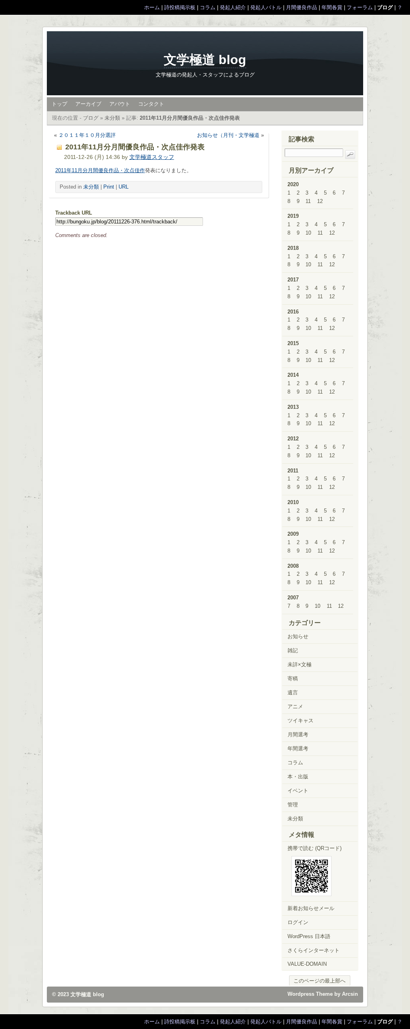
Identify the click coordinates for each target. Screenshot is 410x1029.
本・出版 (297, 777)
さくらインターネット (313, 950)
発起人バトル (265, 7)
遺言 (292, 692)
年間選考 (297, 749)
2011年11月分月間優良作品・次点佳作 (100, 170)
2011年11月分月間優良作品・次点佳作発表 (190, 118)
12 (320, 201)
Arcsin (350, 994)
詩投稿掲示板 (179, 7)
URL (124, 187)
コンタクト (151, 104)
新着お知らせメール (310, 908)
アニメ (295, 706)
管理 (292, 805)
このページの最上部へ (319, 981)
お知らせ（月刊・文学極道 (228, 135)
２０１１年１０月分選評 (87, 135)
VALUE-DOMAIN (307, 964)
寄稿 (292, 678)
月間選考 (297, 735)
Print (108, 187)
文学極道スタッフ (151, 157)
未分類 (112, 118)
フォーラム (360, 7)
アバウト (119, 104)
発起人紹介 (233, 7)
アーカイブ (88, 104)
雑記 (292, 650)
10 (308, 233)
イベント (297, 791)
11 (308, 201)
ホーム (152, 7)
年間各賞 (332, 7)
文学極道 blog (205, 59)
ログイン (297, 922)
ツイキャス (300, 720)
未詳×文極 (299, 664)
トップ (59, 104)
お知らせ (297, 636)
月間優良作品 (301, 7)
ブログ (90, 118)
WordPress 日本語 (308, 936)
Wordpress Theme (310, 994)
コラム (207, 7)
